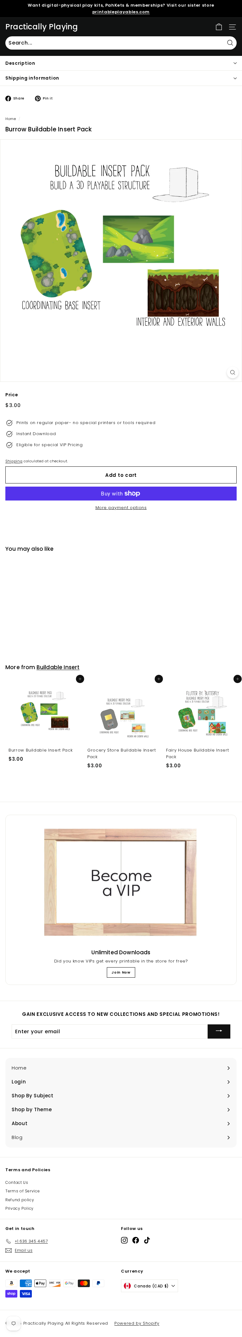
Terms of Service (22, 1191)
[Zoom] (233, 372)
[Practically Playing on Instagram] (124, 1240)
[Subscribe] (219, 1031)
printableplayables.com (121, 12)
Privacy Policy (19, 1208)
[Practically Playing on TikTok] (147, 1240)
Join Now (121, 972)
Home (10, 118)
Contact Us (16, 1182)
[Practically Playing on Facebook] (135, 1240)
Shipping (13, 461)
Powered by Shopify (136, 1323)
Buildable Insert (58, 667)
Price (11, 395)
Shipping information (32, 78)
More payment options (121, 508)
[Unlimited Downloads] (121, 883)
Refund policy (19, 1199)
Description (20, 63)
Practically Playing (41, 27)
